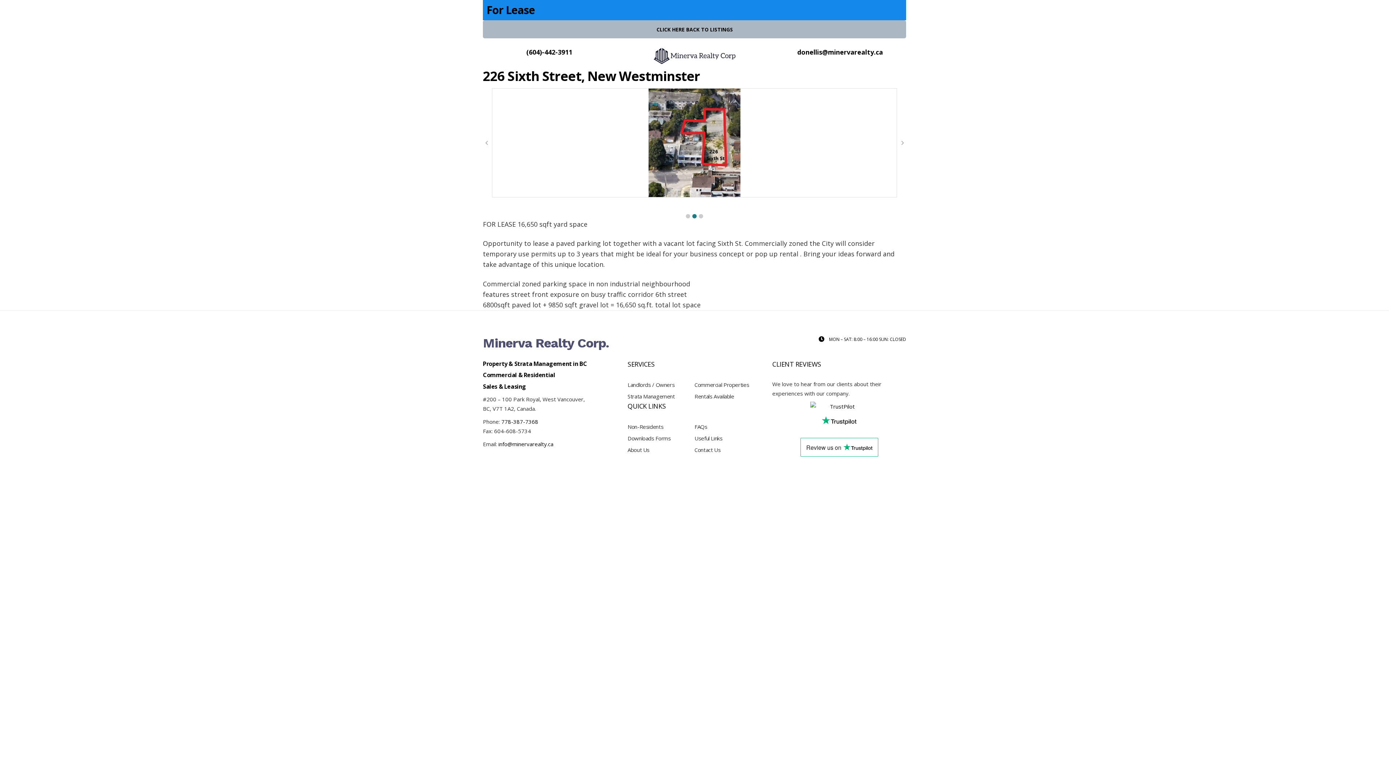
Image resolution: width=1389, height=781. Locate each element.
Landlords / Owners (651, 384)
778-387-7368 (519, 421)
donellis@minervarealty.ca (840, 52)
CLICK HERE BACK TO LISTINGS (695, 29)
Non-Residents (645, 426)
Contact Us (707, 449)
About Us (639, 449)
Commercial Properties (721, 384)
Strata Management (651, 396)
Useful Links (708, 438)
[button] (688, 216)
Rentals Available (714, 396)
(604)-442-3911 (549, 52)
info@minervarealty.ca (525, 444)
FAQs (701, 426)
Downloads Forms (649, 438)
